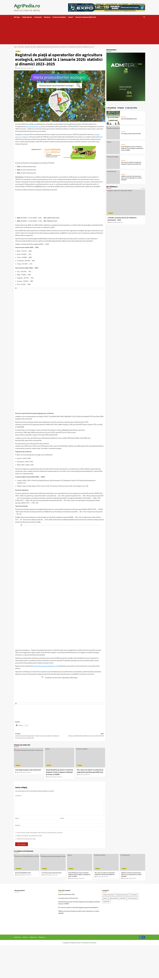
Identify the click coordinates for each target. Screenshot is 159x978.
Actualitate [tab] (112, 108)
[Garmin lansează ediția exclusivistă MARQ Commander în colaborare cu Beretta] (125, 202)
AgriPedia (19, 68)
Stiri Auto (17, 899)
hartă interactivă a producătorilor (45, 666)
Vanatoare (47, 17)
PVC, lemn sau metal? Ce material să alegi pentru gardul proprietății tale (131, 163)
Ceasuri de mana (19, 927)
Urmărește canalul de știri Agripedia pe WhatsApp (61, 677)
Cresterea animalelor (59, 17)
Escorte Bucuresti (19, 909)
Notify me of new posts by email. (26, 839)
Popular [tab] (121, 108)
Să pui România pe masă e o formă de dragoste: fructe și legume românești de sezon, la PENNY (132, 148)
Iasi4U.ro (25, 937)
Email (62, 818)
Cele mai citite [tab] (131, 108)
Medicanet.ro (33, 937)
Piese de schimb (113, 898)
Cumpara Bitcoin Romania (21, 904)
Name (17, 818)
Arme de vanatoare (108, 894)
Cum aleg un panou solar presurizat (131, 134)
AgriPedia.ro (17, 937)
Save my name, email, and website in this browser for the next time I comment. (40, 832)
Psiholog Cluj (18, 919)
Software (17, 924)
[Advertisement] (79, 31)
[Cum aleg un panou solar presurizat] (28, 757)
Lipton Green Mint (19, 922)
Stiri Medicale (18, 897)
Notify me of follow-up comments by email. (29, 835)
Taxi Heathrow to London (21, 914)
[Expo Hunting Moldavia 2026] (113, 117)
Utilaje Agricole (27, 17)
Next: (86, 735)
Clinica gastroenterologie (21, 907)
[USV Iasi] (125, 77)
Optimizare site (18, 912)
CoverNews (84, 942)
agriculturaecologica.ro (32, 126)
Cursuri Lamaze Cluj (20, 917)
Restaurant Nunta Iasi (20, 894)
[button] (144, 17)
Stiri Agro (17, 17)
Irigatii (105, 898)
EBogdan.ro (42, 937)
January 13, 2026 (26, 68)
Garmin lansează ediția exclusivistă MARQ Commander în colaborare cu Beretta (123, 219)
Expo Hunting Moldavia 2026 (129, 119)
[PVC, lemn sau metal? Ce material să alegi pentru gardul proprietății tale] (90, 757)
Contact (70, 17)
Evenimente (38, 17)
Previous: (37, 736)
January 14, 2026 (118, 222)
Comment (18, 795)
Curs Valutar (18, 902)
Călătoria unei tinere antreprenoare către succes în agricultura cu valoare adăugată (131, 178)
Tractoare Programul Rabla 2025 (85, 17)
